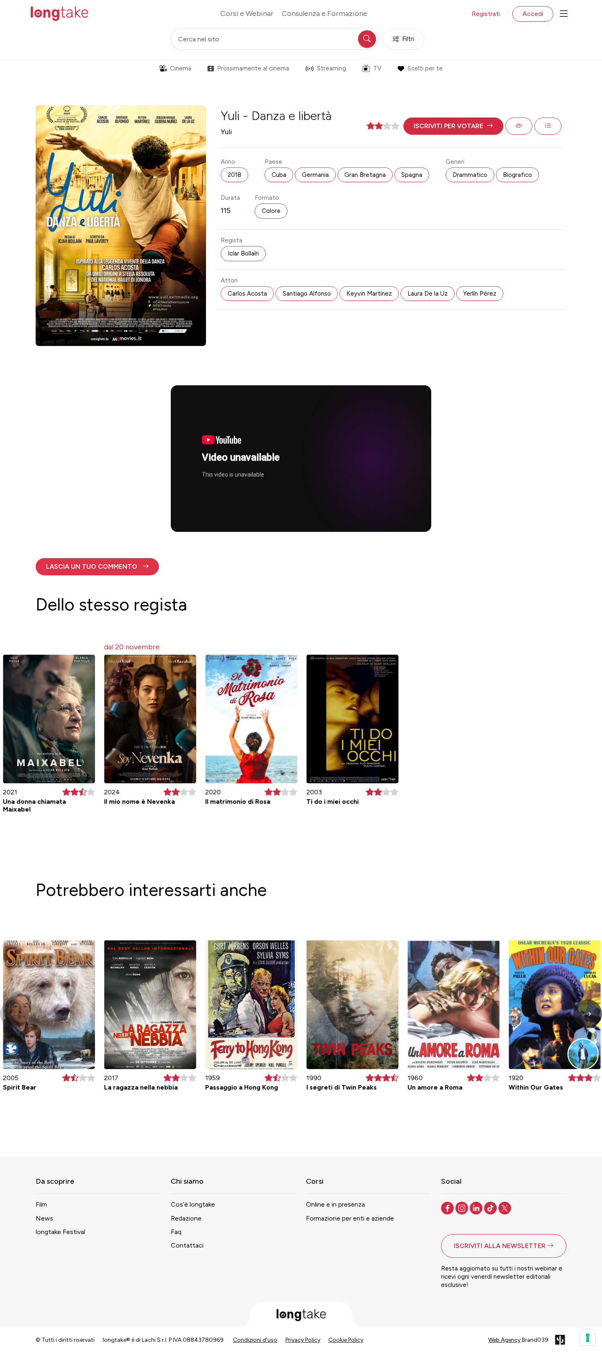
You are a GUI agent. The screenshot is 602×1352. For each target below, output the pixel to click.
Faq (176, 1232)
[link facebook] (448, 1207)
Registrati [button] (486, 14)
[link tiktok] (491, 1207)
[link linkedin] (477, 1207)
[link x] (505, 1207)
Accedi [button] (533, 14)
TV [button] (377, 68)
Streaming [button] (331, 68)
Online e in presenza (335, 1204)
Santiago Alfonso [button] (307, 293)
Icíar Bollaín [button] (243, 253)
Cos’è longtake (193, 1204)
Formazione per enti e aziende (350, 1218)
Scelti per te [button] (425, 68)
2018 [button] (234, 175)
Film (41, 1204)
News (44, 1218)
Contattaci (187, 1245)
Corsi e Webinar (247, 13)
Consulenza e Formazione (324, 13)
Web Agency (504, 1339)
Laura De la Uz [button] (427, 293)
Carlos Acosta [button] (247, 293)
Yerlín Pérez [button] (479, 293)
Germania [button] (315, 175)
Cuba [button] (279, 175)
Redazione (186, 1218)
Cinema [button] (180, 68)
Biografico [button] (517, 175)
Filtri (408, 39)
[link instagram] (462, 1207)
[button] (453, 126)
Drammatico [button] (470, 175)
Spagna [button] (411, 175)
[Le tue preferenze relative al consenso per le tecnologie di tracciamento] (587, 1337)
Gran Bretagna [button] (365, 175)
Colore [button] (271, 211)
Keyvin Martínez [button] (369, 293)
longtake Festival (60, 1232)
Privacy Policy (302, 1339)
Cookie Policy (345, 1339)
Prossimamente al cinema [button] (253, 68)
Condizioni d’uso (255, 1339)
